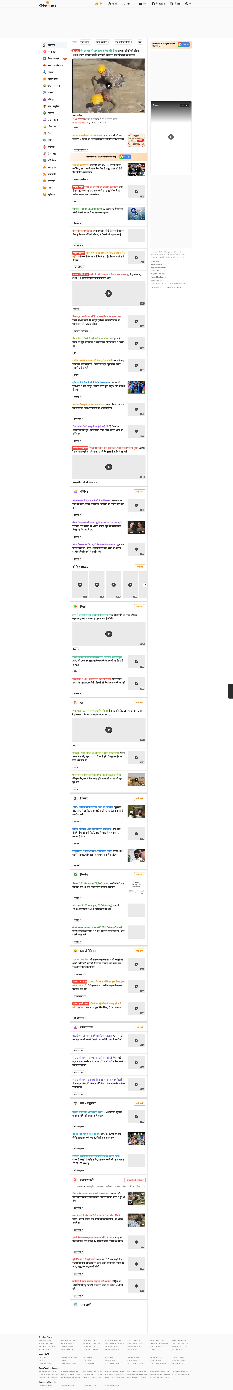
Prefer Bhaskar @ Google (158, 1363)
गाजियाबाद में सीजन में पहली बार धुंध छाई (160, 1374)
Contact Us (154, 257)
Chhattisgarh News (178, 1360)
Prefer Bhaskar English (135, 1363)
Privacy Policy (180, 257)
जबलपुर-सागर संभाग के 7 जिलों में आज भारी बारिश (93, 1374)
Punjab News (109, 1357)
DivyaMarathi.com (158, 274)
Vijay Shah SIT (154, 1349)
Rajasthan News (110, 1360)
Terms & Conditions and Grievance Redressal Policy (167, 254)
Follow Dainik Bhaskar (46, 1363)
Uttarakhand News (156, 1360)
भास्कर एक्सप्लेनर (80, 150)
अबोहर (76, 201)
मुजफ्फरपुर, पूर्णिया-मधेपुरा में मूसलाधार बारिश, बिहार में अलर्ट (71, 1374)
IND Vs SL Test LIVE (67, 1343)
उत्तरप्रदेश (81, 1186)
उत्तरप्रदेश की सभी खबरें (135, 1180)
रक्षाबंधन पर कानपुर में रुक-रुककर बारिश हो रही (115, 1377)
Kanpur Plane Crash (134, 1340)
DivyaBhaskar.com (158, 267)
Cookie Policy (169, 257)
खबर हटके (77, 419)
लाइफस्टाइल (78, 1050)
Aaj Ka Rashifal (177, 1349)
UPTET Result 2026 (112, 1349)
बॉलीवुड (76, 441)
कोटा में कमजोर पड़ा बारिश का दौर (47, 1371)
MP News (42, 1360)
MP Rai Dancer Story (179, 1340)
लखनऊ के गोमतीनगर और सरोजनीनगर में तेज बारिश (137, 1374)
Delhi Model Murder (112, 1346)
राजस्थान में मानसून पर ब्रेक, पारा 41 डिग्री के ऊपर (115, 1374)
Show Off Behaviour (68, 1346)
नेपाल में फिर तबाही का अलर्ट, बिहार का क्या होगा (93, 1377)
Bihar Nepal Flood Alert (113, 1340)
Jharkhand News (133, 1357)
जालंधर (76, 693)
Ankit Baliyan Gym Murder (48, 1346)
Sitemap (177, 252)
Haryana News (88, 1357)
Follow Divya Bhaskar (68, 1363)
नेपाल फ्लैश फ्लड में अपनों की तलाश (181, 1374)
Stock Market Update (90, 1349)
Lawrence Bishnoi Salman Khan (115, 1343)
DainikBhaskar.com (158, 264)
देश (75, 353)
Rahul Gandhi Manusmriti (91, 1343)
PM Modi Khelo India (134, 1346)
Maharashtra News (156, 1357)
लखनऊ (76, 309)
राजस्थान (100, 1186)
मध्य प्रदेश (90, 1186)
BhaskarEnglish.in (158, 271)
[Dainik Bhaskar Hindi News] (47, 5)
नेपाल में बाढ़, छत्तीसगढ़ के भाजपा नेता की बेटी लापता (115, 1371)
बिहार (124, 1186)
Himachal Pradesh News (69, 1357)
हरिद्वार (76, 375)
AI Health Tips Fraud (46, 1343)
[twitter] (136, 128)
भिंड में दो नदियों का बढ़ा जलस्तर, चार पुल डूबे (160, 1371)
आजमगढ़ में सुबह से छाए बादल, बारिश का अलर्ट (137, 1377)
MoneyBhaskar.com (158, 277)
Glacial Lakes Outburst (157, 1340)
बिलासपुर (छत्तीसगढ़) (81, 331)
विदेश (75, 128)
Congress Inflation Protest (158, 1346)
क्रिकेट (76, 397)
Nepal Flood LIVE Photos (69, 1340)
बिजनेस (76, 223)
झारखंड (117, 1186)
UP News (64, 1360)
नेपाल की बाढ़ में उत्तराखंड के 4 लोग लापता (71, 1371)
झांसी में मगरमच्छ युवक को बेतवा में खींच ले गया (93, 1371)
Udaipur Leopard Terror (179, 1346)
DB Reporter (168, 252)
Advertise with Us (156, 252)
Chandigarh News (178, 1357)
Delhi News (43, 1357)
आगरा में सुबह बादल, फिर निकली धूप (70, 1377)
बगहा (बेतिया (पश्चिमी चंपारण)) (84, 482)
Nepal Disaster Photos (134, 1343)
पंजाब (138, 1186)
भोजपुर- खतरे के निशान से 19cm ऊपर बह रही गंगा (182, 1371)
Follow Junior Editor (178, 1363)
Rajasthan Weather (67, 1349)
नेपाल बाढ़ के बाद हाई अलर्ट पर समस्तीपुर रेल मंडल (137, 1371)
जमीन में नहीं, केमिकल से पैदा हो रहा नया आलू (160, 1377)
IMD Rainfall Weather (90, 1346)
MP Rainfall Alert (44, 1349)
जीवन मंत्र (77, 245)
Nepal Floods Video (45, 1340)
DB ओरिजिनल (79, 267)
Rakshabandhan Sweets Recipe (160, 1343)
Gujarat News (132, 1360)
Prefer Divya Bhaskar (112, 1363)
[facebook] (131, 128)
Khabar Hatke (132, 1349)
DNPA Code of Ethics (174, 287)
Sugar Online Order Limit (180, 1343)
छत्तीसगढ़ (109, 1186)
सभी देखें (140, 567)
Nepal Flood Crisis (89, 1340)
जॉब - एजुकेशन (79, 1126)
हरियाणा (131, 1186)
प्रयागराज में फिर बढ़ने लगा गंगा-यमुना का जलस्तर (49, 1374)
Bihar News (87, 1360)
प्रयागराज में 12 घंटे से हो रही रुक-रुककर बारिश (49, 1377)
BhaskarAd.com (157, 280)
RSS (161, 257)
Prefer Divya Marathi (90, 1363)
